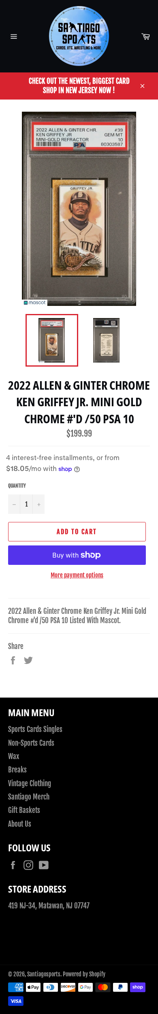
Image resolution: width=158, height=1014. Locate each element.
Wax (13, 756)
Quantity (17, 486)
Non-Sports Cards (31, 743)
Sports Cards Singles (35, 729)
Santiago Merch (28, 797)
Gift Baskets (24, 810)
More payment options (77, 575)
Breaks (17, 770)
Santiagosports (43, 974)
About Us (19, 824)
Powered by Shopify (84, 974)
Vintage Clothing (29, 783)
